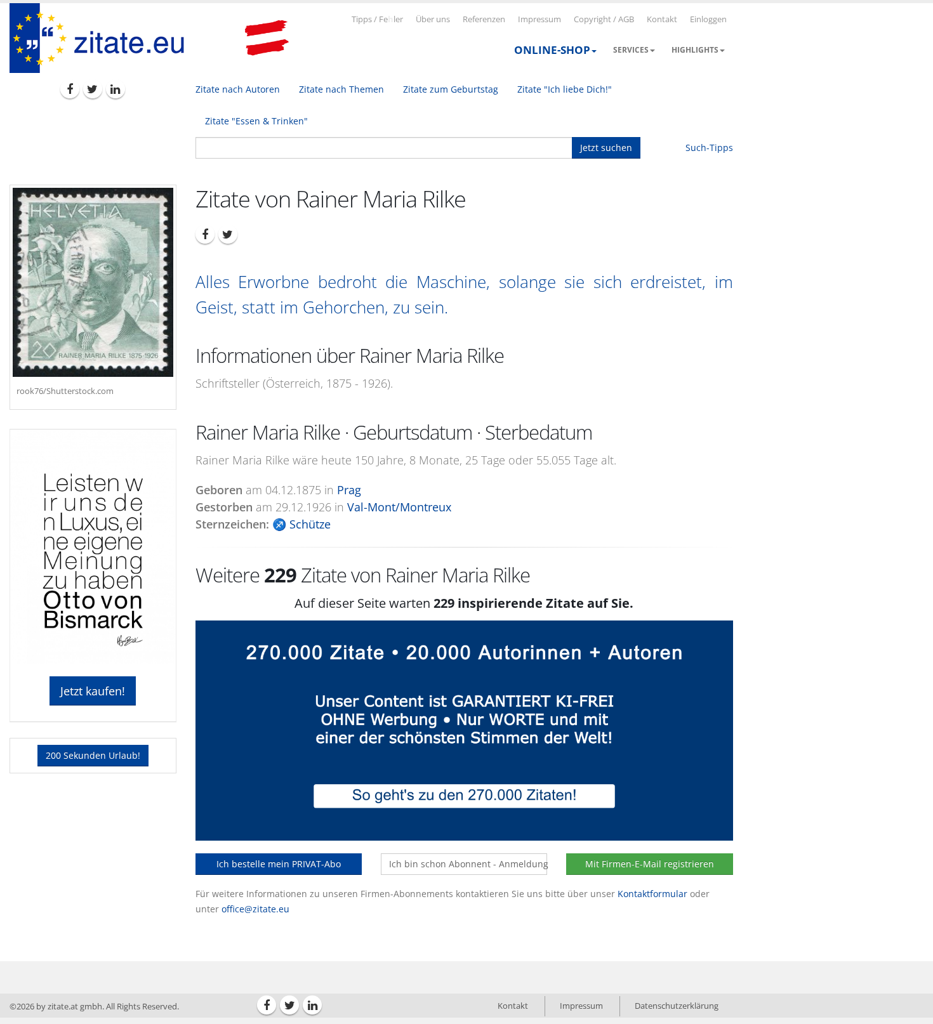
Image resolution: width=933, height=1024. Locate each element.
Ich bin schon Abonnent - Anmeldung (468, 864)
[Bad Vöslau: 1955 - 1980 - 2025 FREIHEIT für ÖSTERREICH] (266, 38)
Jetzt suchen (606, 147)
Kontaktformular (652, 894)
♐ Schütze (301, 524)
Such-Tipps (709, 147)
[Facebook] (69, 88)
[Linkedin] (115, 88)
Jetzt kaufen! (92, 691)
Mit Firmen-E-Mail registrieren (649, 864)
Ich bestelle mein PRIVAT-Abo (278, 864)
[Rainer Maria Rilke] (93, 282)
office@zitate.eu (255, 909)
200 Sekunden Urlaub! (93, 755)
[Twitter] (92, 88)
